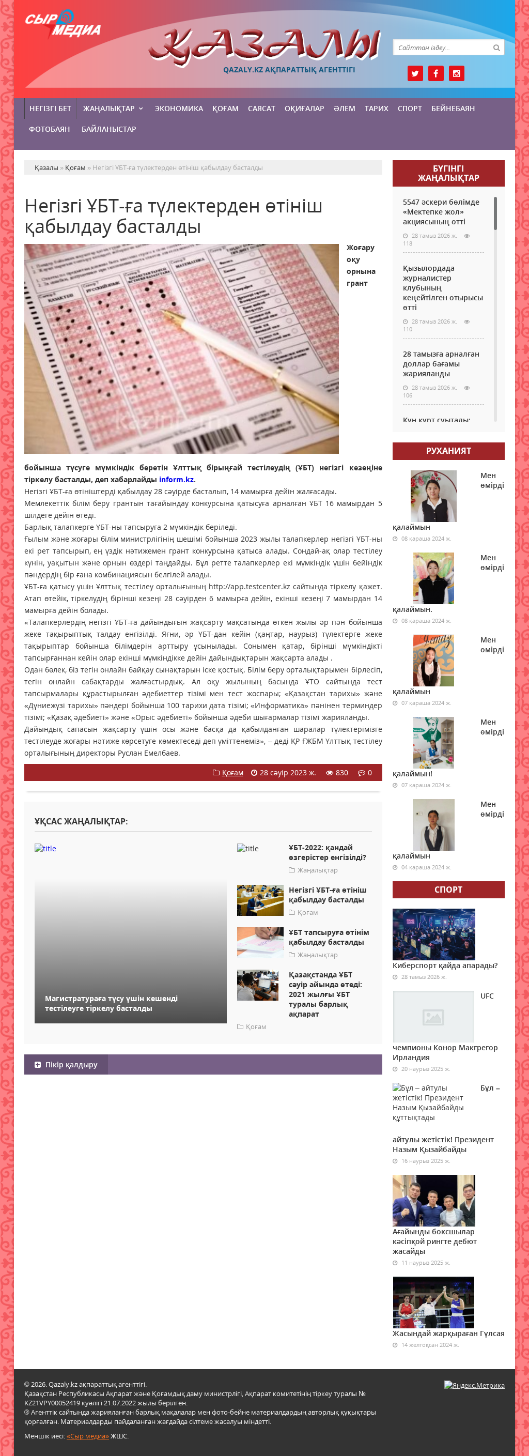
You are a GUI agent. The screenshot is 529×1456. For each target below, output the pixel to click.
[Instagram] (456, 73)
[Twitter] (415, 73)
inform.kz (176, 479)
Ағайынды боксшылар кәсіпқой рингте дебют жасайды (435, 1241)
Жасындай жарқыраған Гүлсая (449, 1333)
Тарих (376, 108)
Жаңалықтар (109, 108)
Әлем (344, 108)
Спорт (410, 108)
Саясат (261, 108)
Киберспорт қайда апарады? (445, 965)
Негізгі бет (50, 108)
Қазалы (264, 48)
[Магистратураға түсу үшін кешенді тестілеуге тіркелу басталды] (131, 847)
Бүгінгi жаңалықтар (448, 173)
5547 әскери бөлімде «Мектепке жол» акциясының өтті (441, 211)
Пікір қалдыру (70, 1064)
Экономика (179, 108)
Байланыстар (109, 129)
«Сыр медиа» (88, 1435)
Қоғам (225, 108)
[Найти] (496, 47)
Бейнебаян (453, 108)
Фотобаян (49, 129)
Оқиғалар (304, 108)
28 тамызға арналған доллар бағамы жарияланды (441, 363)
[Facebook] (436, 73)
